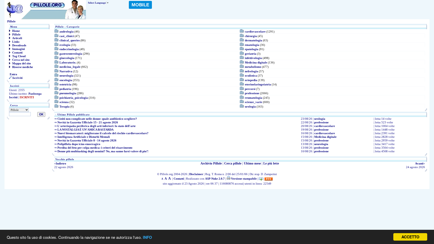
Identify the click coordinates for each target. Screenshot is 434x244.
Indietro (61, 163)
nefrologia (251, 71)
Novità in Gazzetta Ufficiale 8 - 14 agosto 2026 (86, 140)
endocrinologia (69, 49)
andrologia (66, 31)
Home (16, 31)
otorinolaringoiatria (258, 84)
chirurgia (251, 36)
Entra (13, 74)
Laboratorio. (67, 62)
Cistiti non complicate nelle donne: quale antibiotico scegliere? (97, 118)
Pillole (16, 34)
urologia (250, 106)
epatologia (251, 49)
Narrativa (65, 71)
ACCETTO (410, 236)
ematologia (252, 45)
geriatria (250, 53)
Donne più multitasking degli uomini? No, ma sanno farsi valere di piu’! (102, 151)
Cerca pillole (232, 163)
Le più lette (271, 163)
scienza (64, 102)
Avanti (419, 163)
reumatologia (253, 97)
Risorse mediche (22, 67)
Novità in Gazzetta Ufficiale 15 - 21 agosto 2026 (87, 122)
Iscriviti (17, 78)
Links (15, 41)
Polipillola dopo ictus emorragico (78, 144)
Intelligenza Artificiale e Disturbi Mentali (83, 136)
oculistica (251, 75)
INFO (147, 237)
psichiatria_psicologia (73, 97)
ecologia (64, 45)
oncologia (65, 80)
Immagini (18, 49)
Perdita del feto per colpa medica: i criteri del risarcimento (94, 147)
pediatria (65, 89)
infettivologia (253, 58)
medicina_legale (69, 66)
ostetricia (65, 84)
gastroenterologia (70, 53)
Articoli (17, 38)
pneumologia (67, 93)
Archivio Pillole (211, 163)
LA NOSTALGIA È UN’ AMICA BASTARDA (85, 129)
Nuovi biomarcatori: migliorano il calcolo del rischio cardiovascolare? (103, 133)
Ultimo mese (252, 163)
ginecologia (66, 58)
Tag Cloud (19, 56)
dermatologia (253, 40)
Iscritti (13, 97)
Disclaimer (196, 174)
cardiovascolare (255, 31)
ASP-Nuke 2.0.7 (215, 178)
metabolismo (253, 66)
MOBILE (140, 4)
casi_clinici (66, 36)
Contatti (17, 52)
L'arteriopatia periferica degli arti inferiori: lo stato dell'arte (96, 126)
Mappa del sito (21, 63)
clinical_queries (69, 40)
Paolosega (35, 93)
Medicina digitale (256, 62)
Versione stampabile (243, 178)
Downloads (19, 45)
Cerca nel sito (21, 59)
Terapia (64, 106)
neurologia (66, 75)
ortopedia (251, 80)
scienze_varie (253, 102)
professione (252, 93)
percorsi (250, 89)
